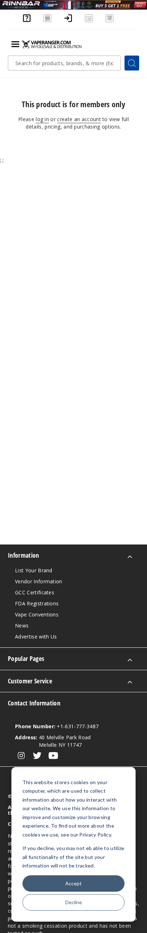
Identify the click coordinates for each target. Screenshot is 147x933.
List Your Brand (33, 570)
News (22, 625)
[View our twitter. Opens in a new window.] (37, 755)
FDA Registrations (37, 603)
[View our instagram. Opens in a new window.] (21, 755)
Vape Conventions (37, 614)
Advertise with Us (36, 636)
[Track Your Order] (110, 21)
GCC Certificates (34, 592)
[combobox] (64, 63)
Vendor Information (38, 581)
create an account (79, 119)
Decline (73, 902)
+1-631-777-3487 (56, 726)
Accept (73, 883)
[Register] (89, 21)
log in (42, 119)
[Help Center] (27, 21)
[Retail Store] (47, 21)
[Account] (68, 21)
